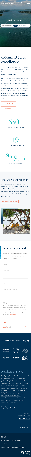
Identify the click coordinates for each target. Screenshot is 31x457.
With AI (15, 25)
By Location (23, 25)
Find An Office (9, 108)
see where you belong (10, 201)
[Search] (28, 25)
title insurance (16, 395)
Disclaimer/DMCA (16, 440)
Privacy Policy (13, 314)
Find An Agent (9, 103)
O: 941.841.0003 (24, 416)
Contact (27, 413)
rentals (21, 393)
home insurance (18, 398)
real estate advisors (6, 386)
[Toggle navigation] (28, 3)
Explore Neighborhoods (15, 33)
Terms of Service (5, 327)
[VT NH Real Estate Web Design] (25, 453)
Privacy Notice (5, 440)
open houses (4, 400)
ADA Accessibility (6, 443)
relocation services (6, 398)
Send (5, 322)
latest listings (13, 400)
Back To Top (24, 428)
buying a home (5, 393)
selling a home (14, 393)
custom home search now (8, 403)
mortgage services (6, 395)
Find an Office (24, 418)
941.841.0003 (19, 2)
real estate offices (14, 383)
